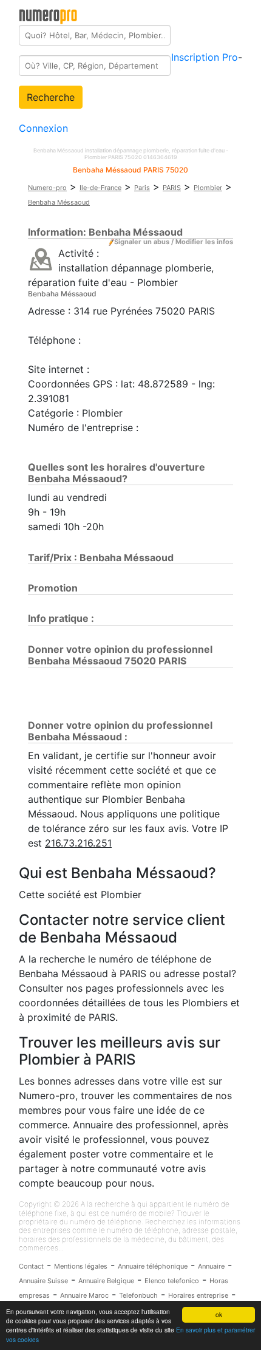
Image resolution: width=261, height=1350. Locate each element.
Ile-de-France (100, 187)
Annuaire (211, 1266)
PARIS (172, 187)
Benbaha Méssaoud (59, 202)
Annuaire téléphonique (153, 1266)
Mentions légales (80, 1266)
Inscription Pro (204, 57)
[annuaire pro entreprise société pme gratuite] (48, 14)
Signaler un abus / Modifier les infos (173, 241)
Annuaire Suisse (43, 1281)
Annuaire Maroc (84, 1295)
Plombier (208, 187)
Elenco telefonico (171, 1281)
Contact (31, 1266)
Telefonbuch (138, 1295)
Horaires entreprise (198, 1295)
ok (218, 1314)
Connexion (43, 128)
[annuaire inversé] (41, 258)
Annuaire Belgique (106, 1281)
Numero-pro (47, 187)
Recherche (51, 97)
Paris (142, 187)
